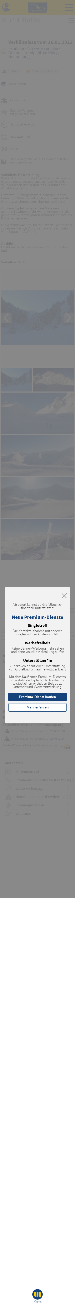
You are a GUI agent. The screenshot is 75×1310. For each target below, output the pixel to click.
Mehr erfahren (38, 707)
